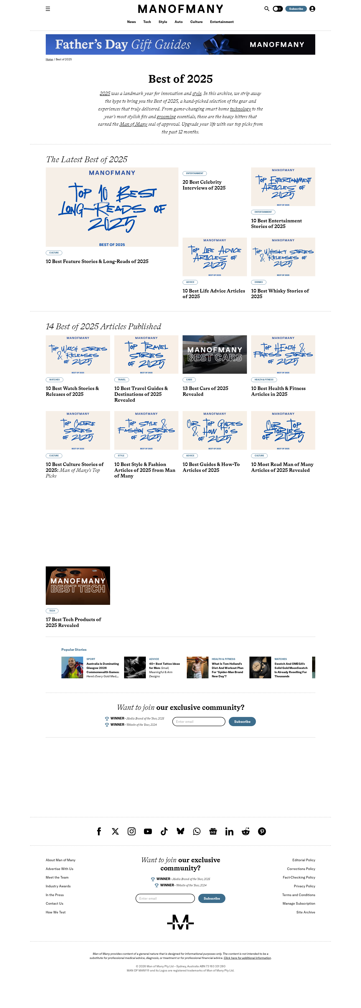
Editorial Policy (303, 860)
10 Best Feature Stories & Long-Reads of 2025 (97, 261)
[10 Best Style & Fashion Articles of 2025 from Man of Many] (146, 430)
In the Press (55, 895)
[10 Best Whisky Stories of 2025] (283, 257)
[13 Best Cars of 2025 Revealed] (215, 354)
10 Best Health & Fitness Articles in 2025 (278, 391)
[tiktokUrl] (164, 831)
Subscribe (296, 9)
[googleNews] (213, 831)
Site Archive (305, 912)
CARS (189, 379)
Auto (179, 22)
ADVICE (190, 282)
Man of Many (133, 124)
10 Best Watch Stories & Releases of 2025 (72, 391)
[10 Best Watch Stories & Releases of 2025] (78, 354)
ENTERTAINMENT (194, 173)
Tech (147, 22)
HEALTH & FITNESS (264, 379)
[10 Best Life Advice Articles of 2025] (215, 257)
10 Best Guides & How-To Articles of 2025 (211, 467)
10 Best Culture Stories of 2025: (75, 470)
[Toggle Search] (267, 8)
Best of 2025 (64, 59)
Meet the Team (57, 877)
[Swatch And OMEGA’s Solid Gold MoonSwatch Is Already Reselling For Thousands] (260, 667)
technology (240, 109)
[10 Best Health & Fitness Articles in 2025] (283, 354)
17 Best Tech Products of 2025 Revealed (73, 622)
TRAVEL (122, 379)
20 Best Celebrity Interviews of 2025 (204, 185)
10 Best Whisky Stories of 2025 (280, 294)
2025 (105, 93)
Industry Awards (58, 886)
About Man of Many (60, 860)
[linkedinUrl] (229, 831)
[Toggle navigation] (49, 8)
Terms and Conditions (298, 895)
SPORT (90, 659)
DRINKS (259, 282)
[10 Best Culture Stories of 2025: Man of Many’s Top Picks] (78, 430)
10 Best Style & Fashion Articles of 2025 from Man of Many (144, 470)
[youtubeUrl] (148, 831)
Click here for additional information (247, 958)
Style (163, 22)
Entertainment (222, 22)
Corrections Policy (301, 869)
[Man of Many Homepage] (180, 9)
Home (49, 59)
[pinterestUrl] (262, 831)
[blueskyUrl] (180, 831)
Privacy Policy (304, 886)
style (196, 93)
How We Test (56, 912)
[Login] (312, 9)
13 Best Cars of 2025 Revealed (205, 391)
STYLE (121, 455)
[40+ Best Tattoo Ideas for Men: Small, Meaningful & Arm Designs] (135, 667)
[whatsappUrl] (197, 831)
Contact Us (54, 903)
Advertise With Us (59, 869)
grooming (166, 116)
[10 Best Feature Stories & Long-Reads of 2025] (112, 207)
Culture (196, 22)
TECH (52, 610)
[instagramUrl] (132, 831)
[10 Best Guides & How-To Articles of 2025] (215, 430)
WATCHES (54, 379)
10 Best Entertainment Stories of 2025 (276, 223)
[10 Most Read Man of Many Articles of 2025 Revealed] (283, 430)
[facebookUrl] (99, 831)
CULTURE (54, 252)
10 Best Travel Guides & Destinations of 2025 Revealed (141, 394)
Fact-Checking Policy (299, 877)
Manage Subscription (299, 903)
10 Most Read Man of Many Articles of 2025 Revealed (282, 467)
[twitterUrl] (115, 831)
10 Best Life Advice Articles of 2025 (214, 294)
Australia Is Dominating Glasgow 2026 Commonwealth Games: (102, 672)
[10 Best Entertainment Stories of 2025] (283, 186)
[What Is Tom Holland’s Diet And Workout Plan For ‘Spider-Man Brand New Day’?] (197, 667)
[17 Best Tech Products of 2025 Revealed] (78, 585)
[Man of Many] (180, 922)
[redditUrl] (246, 831)
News (131, 22)
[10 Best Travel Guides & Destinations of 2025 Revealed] (146, 354)
